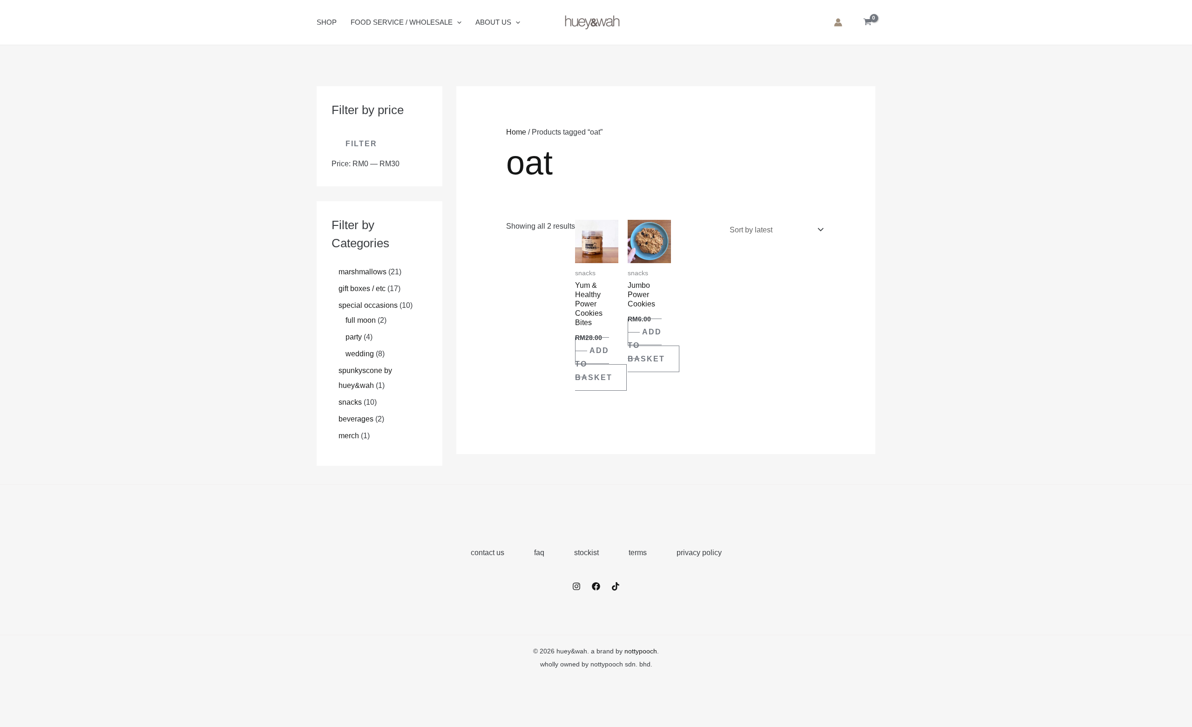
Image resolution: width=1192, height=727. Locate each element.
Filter (361, 144)
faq (539, 553)
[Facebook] (596, 586)
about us (493, 22)
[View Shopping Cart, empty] (867, 22)
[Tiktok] (615, 586)
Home (516, 132)
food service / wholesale (402, 22)
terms (638, 553)
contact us (487, 553)
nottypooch (640, 651)
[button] (457, 22)
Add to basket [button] (593, 364)
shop (327, 22)
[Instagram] (576, 586)
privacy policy (699, 553)
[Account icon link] (838, 22)
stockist (586, 553)
